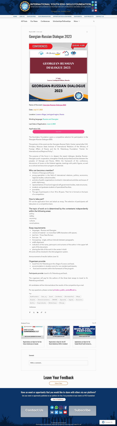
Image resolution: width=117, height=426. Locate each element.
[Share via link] (41, 312)
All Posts (24, 21)
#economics (79, 299)
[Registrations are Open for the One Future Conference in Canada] (32, 332)
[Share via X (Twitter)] (33, 312)
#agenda (71, 299)
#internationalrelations (44, 299)
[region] (34, 411)
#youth (51, 296)
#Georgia (61, 303)
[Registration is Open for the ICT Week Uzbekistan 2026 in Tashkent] (58, 332)
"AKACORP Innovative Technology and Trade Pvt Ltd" (66, 424)
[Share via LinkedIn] (37, 312)
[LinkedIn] (96, 8)
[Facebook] (92, 10)
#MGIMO (54, 299)
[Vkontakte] (96, 2)
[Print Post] (45, 312)
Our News (34, 21)
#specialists (63, 299)
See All (94, 323)
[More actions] (87, 32)
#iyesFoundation (34, 296)
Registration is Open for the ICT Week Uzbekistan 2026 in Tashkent (58, 343)
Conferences (45, 21)
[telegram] (92, 2)
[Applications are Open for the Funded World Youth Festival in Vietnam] (84, 332)
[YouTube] (96, 10)
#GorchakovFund (69, 296)
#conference (59, 296)
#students (32, 299)
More (76, 21)
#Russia (78, 296)
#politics (32, 303)
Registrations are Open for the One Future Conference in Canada (32, 343)
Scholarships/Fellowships (62, 21)
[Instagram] (92, 8)
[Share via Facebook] (30, 312)
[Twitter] (96, 5)
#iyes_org (44, 296)
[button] (31, 16)
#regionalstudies (41, 303)
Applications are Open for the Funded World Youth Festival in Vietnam (83, 343)
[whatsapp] (92, 5)
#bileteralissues (53, 303)
